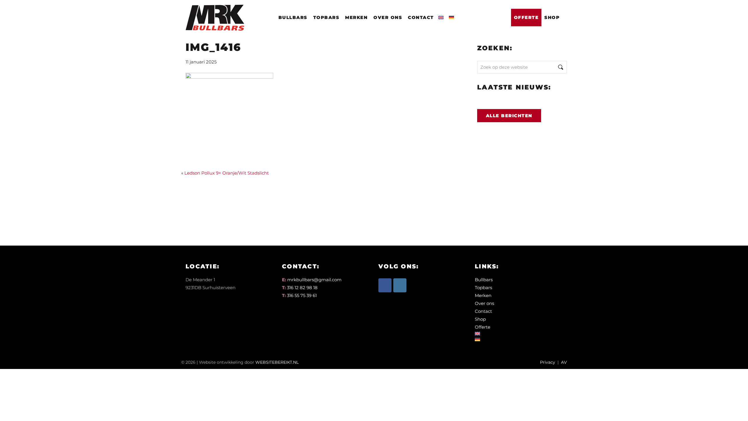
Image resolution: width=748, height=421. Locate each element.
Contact (421, 17)
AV (564, 362)
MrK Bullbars (214, 12)
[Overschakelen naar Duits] (452, 16)
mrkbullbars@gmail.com (314, 279)
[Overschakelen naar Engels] (442, 16)
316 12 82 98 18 (302, 287)
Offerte (526, 17)
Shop (552, 17)
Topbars (326, 17)
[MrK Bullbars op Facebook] (385, 285)
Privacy (547, 362)
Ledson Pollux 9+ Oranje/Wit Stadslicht (226, 173)
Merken (356, 17)
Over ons (387, 17)
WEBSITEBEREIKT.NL (277, 362)
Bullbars (292, 17)
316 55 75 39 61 (302, 295)
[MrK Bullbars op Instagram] (399, 285)
